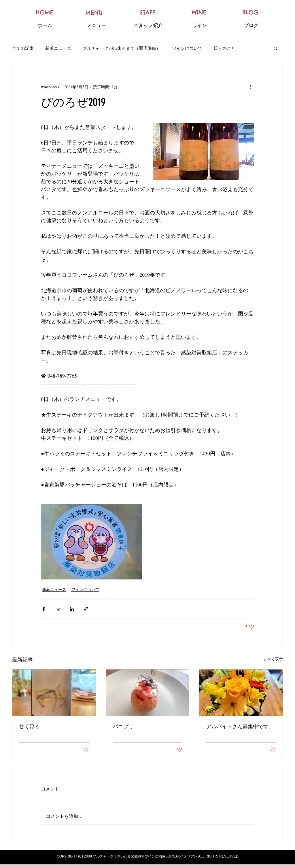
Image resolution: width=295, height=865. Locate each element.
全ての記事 (23, 48)
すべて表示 (273, 658)
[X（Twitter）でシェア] (57, 609)
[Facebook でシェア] (43, 609)
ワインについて (187, 48)
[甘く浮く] (54, 693)
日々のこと (224, 48)
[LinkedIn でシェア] (72, 609)
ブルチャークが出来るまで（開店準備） (121, 48)
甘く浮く (29, 726)
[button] (275, 48)
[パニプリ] (147, 693)
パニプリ (123, 726)
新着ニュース (58, 48)
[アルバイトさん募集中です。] (241, 693)
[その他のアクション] (250, 86)
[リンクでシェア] (86, 609)
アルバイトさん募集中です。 (240, 726)
